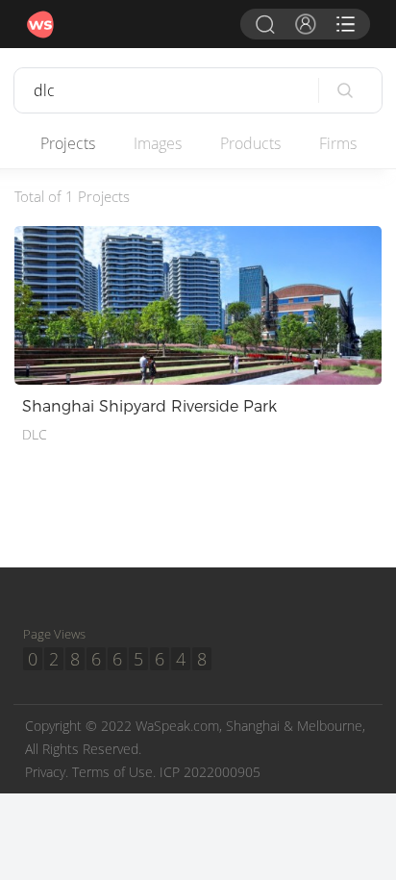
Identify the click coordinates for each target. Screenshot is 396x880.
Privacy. (46, 772)
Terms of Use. (114, 772)
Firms (338, 143)
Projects (67, 143)
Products (250, 143)
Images (158, 143)
